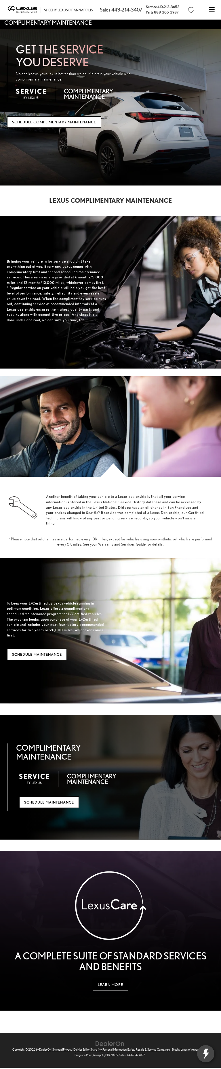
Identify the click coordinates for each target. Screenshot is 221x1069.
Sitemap (57, 1049)
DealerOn (45, 1049)
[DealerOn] (110, 1043)
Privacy (67, 1049)
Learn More (110, 984)
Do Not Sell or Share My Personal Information (100, 1049)
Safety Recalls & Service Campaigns (149, 1049)
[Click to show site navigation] (212, 10)
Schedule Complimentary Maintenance (54, 122)
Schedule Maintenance (37, 654)
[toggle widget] (205, 1053)
